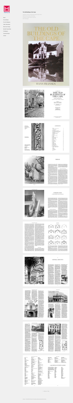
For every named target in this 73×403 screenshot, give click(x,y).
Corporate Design (6, 33)
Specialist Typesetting (7, 29)
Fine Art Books (6, 19)
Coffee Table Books (6, 24)
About (4, 17)
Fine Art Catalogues (6, 22)
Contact (4, 35)
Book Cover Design (6, 26)
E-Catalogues (5, 31)
